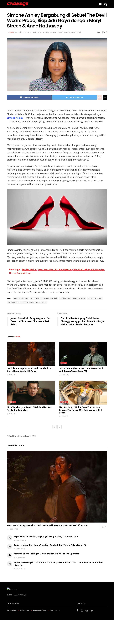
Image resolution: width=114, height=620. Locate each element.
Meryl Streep (79, 298)
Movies (48, 32)
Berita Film (36, 298)
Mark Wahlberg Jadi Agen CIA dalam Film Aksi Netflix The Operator (29, 408)
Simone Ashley (94, 298)
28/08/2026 (12, 414)
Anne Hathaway (21, 298)
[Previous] (54, 427)
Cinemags (22, 595)
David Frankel (50, 298)
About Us (11, 610)
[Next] (59, 427)
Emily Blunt (65, 298)
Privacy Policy (39, 610)
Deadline (98, 121)
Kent (11, 32)
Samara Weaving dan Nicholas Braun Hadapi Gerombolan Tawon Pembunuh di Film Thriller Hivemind (58, 564)
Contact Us (55, 610)
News (54, 32)
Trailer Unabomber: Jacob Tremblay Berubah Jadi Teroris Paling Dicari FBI (81, 369)
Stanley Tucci (14, 302)
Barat (34, 32)
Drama (41, 32)
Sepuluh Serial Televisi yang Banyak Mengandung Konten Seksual (46, 536)
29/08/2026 (12, 375)
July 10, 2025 (24, 32)
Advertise (24, 610)
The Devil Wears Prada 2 (34, 302)
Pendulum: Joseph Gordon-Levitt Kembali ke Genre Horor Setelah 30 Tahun (29, 369)
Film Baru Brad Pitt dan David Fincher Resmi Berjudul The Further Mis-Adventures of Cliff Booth (80, 410)
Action (12, 402)
